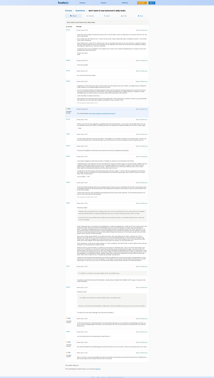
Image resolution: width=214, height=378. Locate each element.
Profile (125, 16)
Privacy (93, 377)
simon (68, 266)
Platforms (125, 3)
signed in (98, 369)
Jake (69, 108)
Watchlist (91, 16)
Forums (68, 10)
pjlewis (68, 156)
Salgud (68, 60)
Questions (80, 10)
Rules (141, 16)
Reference (144, 30)
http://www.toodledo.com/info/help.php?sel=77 (102, 113)
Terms (98, 377)
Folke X (68, 145)
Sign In (152, 3)
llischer (68, 30)
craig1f (68, 134)
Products (82, 3)
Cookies (103, 377)
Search (108, 16)
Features (103, 3)
